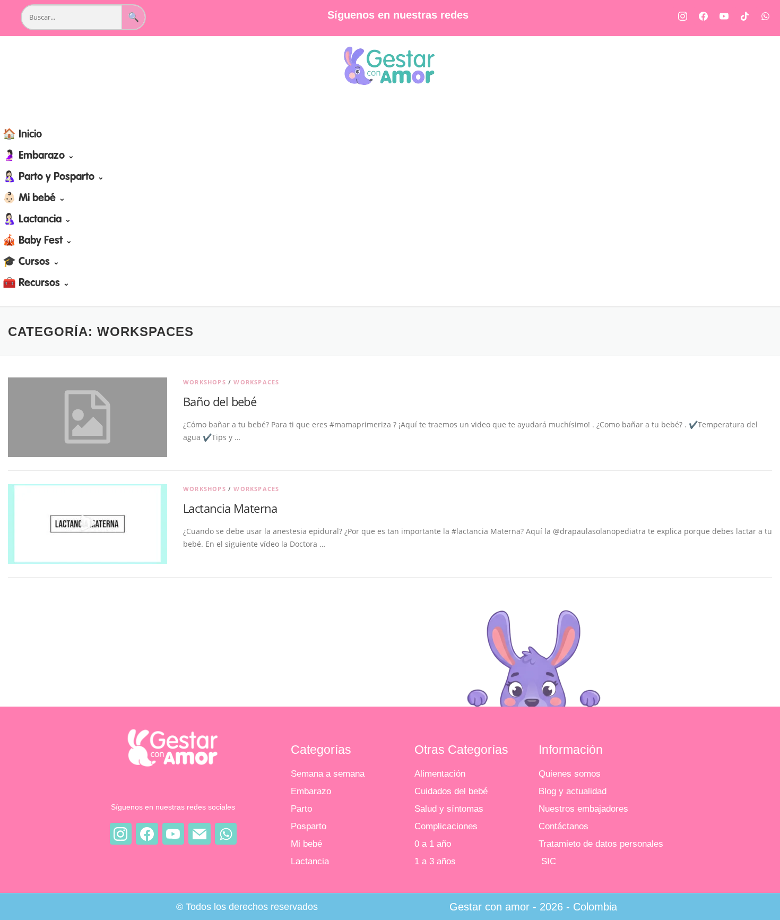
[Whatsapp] (765, 16)
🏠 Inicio (22, 135)
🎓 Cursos (31, 262)
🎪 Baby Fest (37, 241)
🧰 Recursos (36, 283)
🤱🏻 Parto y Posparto (53, 177)
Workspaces (256, 382)
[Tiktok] (744, 16)
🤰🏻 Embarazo (38, 156)
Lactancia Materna (230, 508)
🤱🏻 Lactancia (37, 219)
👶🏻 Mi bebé (34, 198)
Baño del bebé (219, 401)
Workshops (204, 382)
